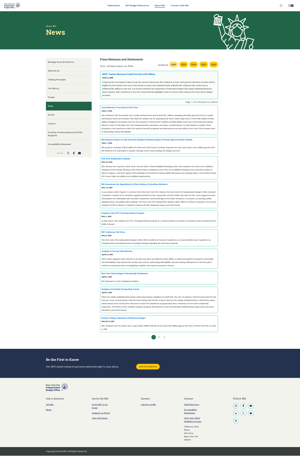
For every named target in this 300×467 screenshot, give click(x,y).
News (50, 106)
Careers (52, 124)
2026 (173, 64)
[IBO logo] (57, 387)
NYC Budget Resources (137, 5)
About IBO (160, 5)
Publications (113, 5)
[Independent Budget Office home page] (12, 5)
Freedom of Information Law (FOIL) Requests (65, 134)
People (51, 97)
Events (51, 115)
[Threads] (235, 420)
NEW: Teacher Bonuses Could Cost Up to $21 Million (128, 74)
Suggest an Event (101, 413)
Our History (53, 88)
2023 (203, 64)
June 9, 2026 (107, 78)
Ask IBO (50, 404)
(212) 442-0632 (192, 418)
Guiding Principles (57, 80)
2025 (183, 64)
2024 (193, 64)
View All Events (100, 418)
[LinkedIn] (235, 413)
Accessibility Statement (59, 144)
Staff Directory (191, 404)
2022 (213, 64)
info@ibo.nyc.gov (193, 421)
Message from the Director (61, 62)
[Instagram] (235, 405)
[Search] (281, 5)
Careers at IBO (148, 404)
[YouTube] (250, 405)
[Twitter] (243, 413)
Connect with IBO (180, 5)
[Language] (291, 5)
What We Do (54, 71)
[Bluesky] (250, 413)
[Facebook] (243, 405)
